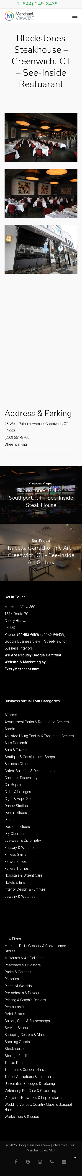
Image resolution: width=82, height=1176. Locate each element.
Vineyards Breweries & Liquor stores (33, 1097)
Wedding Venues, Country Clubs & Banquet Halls (38, 1107)
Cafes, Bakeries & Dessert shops (30, 771)
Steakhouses (15, 1049)
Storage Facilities (18, 1056)
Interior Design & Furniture (25, 889)
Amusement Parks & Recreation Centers (37, 722)
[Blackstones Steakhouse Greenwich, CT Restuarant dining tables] (41, 137)
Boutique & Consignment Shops (30, 757)
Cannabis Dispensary (21, 778)
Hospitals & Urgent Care (23, 875)
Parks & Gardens (18, 972)
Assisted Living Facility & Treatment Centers (39, 736)
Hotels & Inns (15, 882)
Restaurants (14, 1007)
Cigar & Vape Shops (20, 798)
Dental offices (16, 812)
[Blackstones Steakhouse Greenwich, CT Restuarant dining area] (41, 193)
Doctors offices (17, 826)
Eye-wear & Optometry (23, 840)
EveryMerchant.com (22, 669)
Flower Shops (16, 861)
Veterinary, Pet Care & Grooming (30, 1091)
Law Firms (13, 939)
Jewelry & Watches (20, 896)
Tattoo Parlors (16, 1063)
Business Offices (18, 764)
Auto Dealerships (18, 743)
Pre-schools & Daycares (24, 993)
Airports (11, 715)
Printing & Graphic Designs (25, 1000)
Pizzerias (12, 979)
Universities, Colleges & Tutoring (30, 1083)
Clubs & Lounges (18, 792)
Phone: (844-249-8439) (35, 634)
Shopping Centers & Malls (25, 1035)
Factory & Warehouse (22, 847)
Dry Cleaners (15, 833)
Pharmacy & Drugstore (23, 965)
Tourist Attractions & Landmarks (30, 1077)
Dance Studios (16, 806)
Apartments (14, 729)
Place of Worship (18, 986)
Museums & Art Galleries (24, 958)
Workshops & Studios (22, 1116)
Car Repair (13, 784)
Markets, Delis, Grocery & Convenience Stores (35, 948)
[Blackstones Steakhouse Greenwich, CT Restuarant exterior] (41, 249)
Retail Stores (15, 1014)
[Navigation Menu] (74, 16)
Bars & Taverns (16, 750)
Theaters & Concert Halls (24, 1069)
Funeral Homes (17, 868)
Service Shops (16, 1028)
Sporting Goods (17, 1042)
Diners (9, 819)
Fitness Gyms (15, 854)
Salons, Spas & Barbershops (27, 1021)
